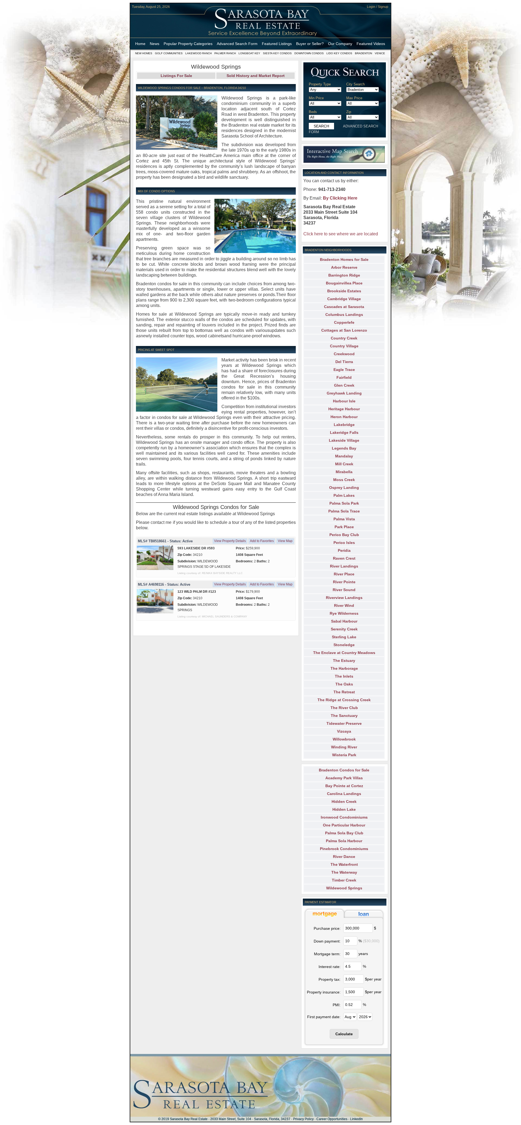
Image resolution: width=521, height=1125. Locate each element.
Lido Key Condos (339, 53)
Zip (348, 112)
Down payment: (327, 941)
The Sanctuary (344, 715)
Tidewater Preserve (344, 723)
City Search (355, 84)
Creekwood (344, 354)
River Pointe (344, 582)
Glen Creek (344, 385)
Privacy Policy (303, 1119)
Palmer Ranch (225, 53)
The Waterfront (344, 864)
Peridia (344, 550)
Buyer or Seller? (310, 43)
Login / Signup (377, 7)
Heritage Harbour (344, 409)
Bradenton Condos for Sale (344, 770)
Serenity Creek (344, 629)
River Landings (344, 566)
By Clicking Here (340, 198)
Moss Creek (344, 479)
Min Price (316, 98)
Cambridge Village (344, 299)
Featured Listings (277, 43)
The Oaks (344, 684)
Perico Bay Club (344, 535)
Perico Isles (344, 542)
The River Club (344, 708)
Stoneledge (344, 645)
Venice (380, 53)
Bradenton (363, 53)
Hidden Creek (344, 801)
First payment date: (324, 1017)
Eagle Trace (344, 369)
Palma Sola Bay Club (344, 833)
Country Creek (344, 338)
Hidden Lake (344, 809)
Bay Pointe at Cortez (344, 786)
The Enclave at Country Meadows (344, 652)
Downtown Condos (309, 53)
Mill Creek (344, 464)
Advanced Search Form (237, 43)
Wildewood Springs (344, 888)
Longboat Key (249, 53)
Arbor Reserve (344, 267)
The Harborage (344, 668)
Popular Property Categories (188, 43)
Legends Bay (344, 448)
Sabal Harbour (344, 621)
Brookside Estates (344, 291)
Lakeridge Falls (344, 432)
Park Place (344, 527)
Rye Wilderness (344, 613)
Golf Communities (169, 53)
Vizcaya (344, 731)
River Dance (344, 856)
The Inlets (344, 676)
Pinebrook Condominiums (344, 849)
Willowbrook (344, 739)
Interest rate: (330, 966)
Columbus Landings (344, 314)
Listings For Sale (176, 75)
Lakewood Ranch (198, 53)
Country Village (344, 346)
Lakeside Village (344, 440)
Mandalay (344, 456)
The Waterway (344, 872)
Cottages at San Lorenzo (344, 330)
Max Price (354, 98)
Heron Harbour (344, 417)
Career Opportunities (331, 1119)
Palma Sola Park (344, 503)
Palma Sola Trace (344, 511)
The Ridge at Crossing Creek (344, 700)
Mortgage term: (327, 954)
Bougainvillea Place (344, 283)
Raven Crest (344, 558)
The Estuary (344, 660)
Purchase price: (327, 928)
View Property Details (230, 541)
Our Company (340, 43)
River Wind (344, 605)
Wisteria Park (344, 755)
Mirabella (344, 472)
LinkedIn (356, 1119)
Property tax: (330, 979)
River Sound (344, 590)
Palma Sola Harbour (344, 841)
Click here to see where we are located (340, 234)
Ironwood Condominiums (344, 817)
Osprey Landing (344, 487)
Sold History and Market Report (256, 75)
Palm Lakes (344, 495)
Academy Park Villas (344, 778)
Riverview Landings (344, 597)
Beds (313, 112)
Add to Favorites (262, 541)
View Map (285, 541)
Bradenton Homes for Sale (344, 259)
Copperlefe (344, 322)
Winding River (344, 747)
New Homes (143, 53)
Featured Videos (371, 43)
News (154, 43)
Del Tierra (344, 362)
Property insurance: (324, 992)
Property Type (320, 84)
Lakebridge (344, 424)
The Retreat (344, 692)
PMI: (337, 1005)
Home (140, 43)
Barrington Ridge (344, 275)
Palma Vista (344, 519)
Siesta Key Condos (277, 53)
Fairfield (344, 377)
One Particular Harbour (344, 825)
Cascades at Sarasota (344, 307)
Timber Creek (344, 880)
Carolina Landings (344, 793)
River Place (344, 574)
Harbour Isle (344, 401)
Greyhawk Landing (344, 393)
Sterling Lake (344, 637)
